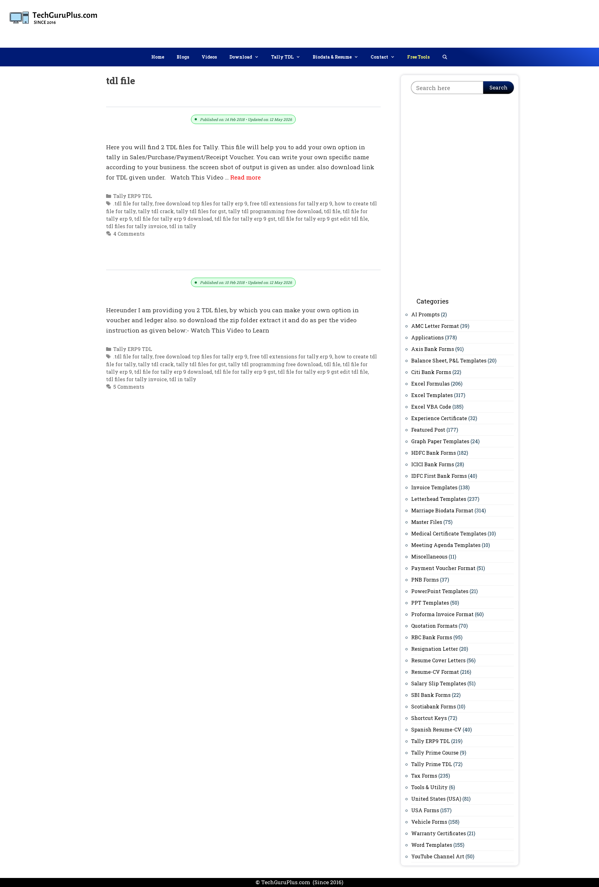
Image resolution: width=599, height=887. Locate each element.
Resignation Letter (434, 648)
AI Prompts (425, 314)
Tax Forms (424, 775)
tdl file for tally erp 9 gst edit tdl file (323, 218)
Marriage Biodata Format (442, 510)
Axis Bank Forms (432, 349)
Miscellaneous (429, 556)
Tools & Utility (429, 787)
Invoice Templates (434, 487)
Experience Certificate (439, 418)
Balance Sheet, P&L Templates (448, 360)
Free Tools (418, 57)
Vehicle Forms (429, 821)
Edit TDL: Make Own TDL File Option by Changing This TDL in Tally (222, 262)
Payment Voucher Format (443, 568)
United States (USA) (436, 798)
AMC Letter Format (435, 326)
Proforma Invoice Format (442, 614)
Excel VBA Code (431, 406)
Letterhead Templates (438, 499)
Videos (209, 57)
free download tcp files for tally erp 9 (201, 203)
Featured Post (428, 429)
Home (157, 57)
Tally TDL (282, 57)
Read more (245, 177)
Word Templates (431, 844)
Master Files (426, 522)
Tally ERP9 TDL (132, 196)
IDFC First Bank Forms (439, 475)
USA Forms (425, 810)
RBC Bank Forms (431, 637)
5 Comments (128, 386)
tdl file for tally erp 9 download (173, 218)
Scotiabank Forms (433, 706)
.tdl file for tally (133, 203)
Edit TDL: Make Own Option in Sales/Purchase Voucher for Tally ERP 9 (227, 99)
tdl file (332, 211)
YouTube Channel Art (437, 856)
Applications (427, 337)
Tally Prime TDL (431, 764)
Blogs (183, 57)
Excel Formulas (430, 383)
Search (498, 87)
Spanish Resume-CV (436, 729)
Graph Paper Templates (440, 441)
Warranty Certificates (438, 833)
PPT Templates (430, 602)
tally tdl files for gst (201, 211)
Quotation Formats (434, 625)
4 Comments (128, 233)
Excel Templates (432, 395)
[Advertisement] (480, 22)
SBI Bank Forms (430, 695)
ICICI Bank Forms (432, 464)
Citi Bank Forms (431, 372)
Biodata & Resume (332, 57)
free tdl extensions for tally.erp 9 (291, 203)
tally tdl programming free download (275, 211)
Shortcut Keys (429, 718)
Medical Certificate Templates (448, 533)
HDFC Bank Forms (433, 452)
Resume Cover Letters (438, 660)
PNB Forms (425, 579)
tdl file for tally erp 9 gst (244, 218)
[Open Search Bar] (445, 57)
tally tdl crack (156, 211)
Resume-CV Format (435, 672)
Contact (379, 57)
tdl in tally (182, 226)
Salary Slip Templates (438, 683)
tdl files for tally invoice (136, 226)
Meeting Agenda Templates (445, 545)
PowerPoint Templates (439, 591)
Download (240, 57)
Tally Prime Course (435, 752)
